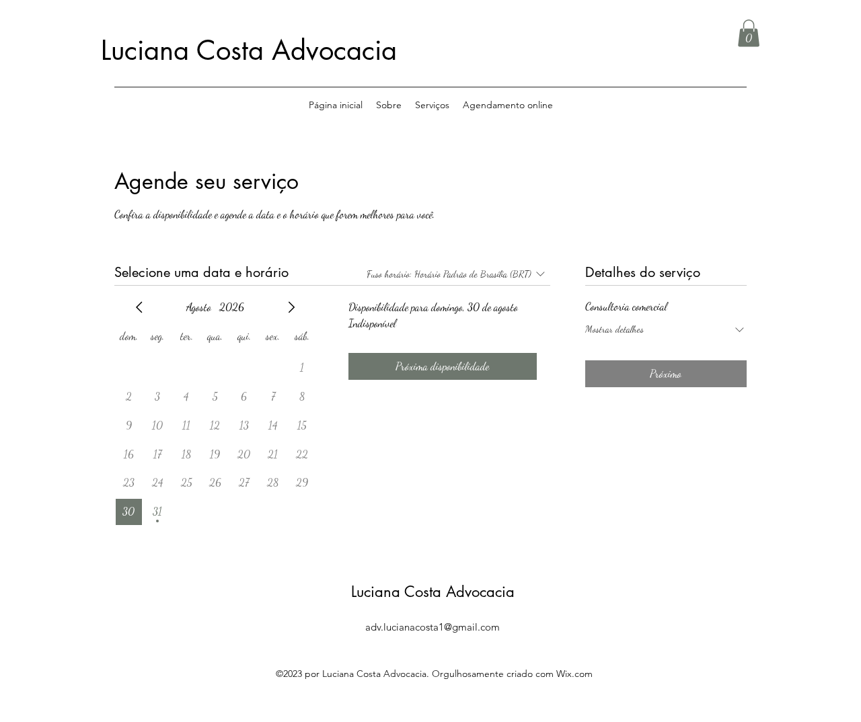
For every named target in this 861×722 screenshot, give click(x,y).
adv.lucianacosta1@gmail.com (432, 626)
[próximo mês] (291, 307)
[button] (748, 33)
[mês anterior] (139, 307)
